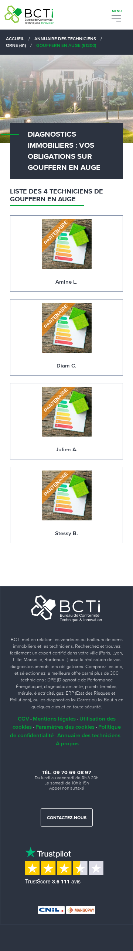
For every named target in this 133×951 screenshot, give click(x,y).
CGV (23, 718)
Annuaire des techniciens (88, 735)
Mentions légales (54, 718)
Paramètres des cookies (65, 726)
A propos (67, 743)
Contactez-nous (66, 818)
